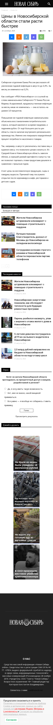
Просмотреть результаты (26, 416)
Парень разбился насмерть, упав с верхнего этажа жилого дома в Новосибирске (32, 321)
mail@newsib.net (35, 690)
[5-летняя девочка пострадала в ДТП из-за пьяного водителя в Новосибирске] (6, 337)
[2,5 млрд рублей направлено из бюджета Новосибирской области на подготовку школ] (6, 353)
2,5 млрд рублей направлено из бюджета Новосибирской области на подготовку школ (32, 352)
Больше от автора (11, 211)
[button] (49, 3)
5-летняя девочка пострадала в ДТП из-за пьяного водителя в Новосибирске (32, 337)
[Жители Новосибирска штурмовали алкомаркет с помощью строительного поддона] (8, 221)
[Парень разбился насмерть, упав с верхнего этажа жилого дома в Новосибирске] (6, 322)
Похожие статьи (10, 207)
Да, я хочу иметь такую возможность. (25, 389)
